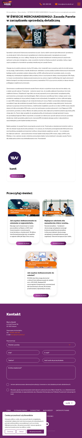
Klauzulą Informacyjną (43, 392)
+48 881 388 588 (14, 332)
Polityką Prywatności (59, 392)
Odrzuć (21, 431)
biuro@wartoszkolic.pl (17, 334)
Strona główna (11, 12)
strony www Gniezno (50, 430)
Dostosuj (10, 431)
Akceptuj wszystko (35, 431)
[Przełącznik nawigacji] (78, 4)
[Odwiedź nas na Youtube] (47, 424)
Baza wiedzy (22, 12)
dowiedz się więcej (17, 176)
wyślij (68, 403)
